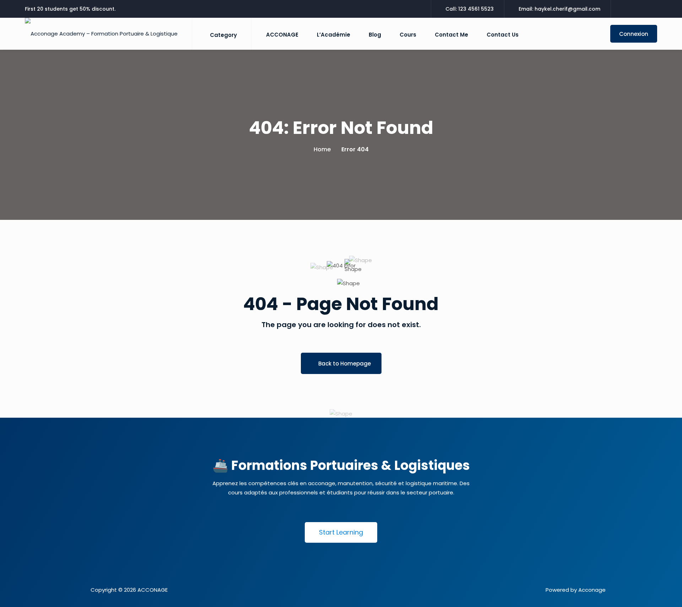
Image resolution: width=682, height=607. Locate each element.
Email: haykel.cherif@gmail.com (559, 8)
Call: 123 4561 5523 (469, 8)
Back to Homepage (344, 363)
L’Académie (333, 34)
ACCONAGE (282, 34)
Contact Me (451, 34)
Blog (375, 34)
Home (322, 149)
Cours (408, 34)
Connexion (633, 34)
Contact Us (503, 34)
